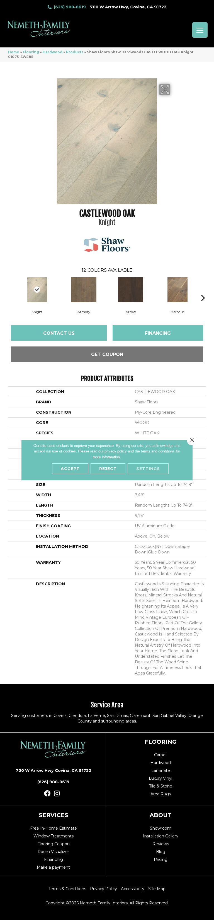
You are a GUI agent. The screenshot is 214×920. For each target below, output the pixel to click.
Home (13, 52)
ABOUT (161, 815)
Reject (108, 468)
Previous (11, 289)
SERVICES (53, 815)
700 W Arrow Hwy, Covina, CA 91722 (128, 6)
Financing (158, 333)
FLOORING (161, 741)
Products (74, 52)
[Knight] (37, 290)
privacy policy (115, 451)
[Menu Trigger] (200, 30)
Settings (148, 468)
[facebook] (47, 793)
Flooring (31, 52)
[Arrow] (130, 290)
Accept (70, 468)
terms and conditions (158, 451)
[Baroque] (177, 290)
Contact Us (59, 333)
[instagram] (57, 793)
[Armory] (83, 290)
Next (203, 289)
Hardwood (52, 52)
